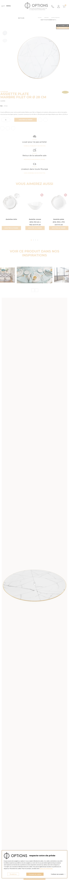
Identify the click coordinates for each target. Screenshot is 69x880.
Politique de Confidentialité (46, 868)
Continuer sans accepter (58, 874)
